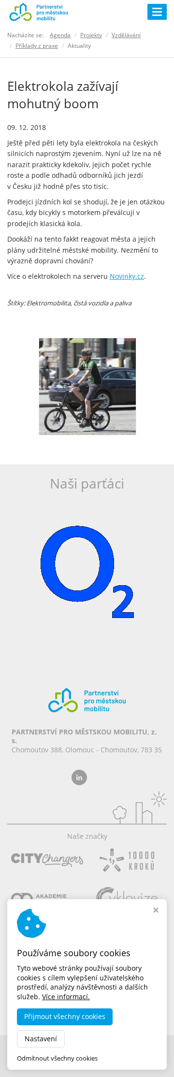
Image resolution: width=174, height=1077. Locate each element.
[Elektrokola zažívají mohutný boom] (87, 385)
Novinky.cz (127, 276)
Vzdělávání (126, 35)
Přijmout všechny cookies (64, 1016)
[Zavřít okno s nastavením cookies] (156, 911)
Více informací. (66, 996)
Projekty (91, 35)
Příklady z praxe (36, 46)
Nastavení (41, 1038)
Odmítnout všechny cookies (57, 1058)
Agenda (60, 35)
